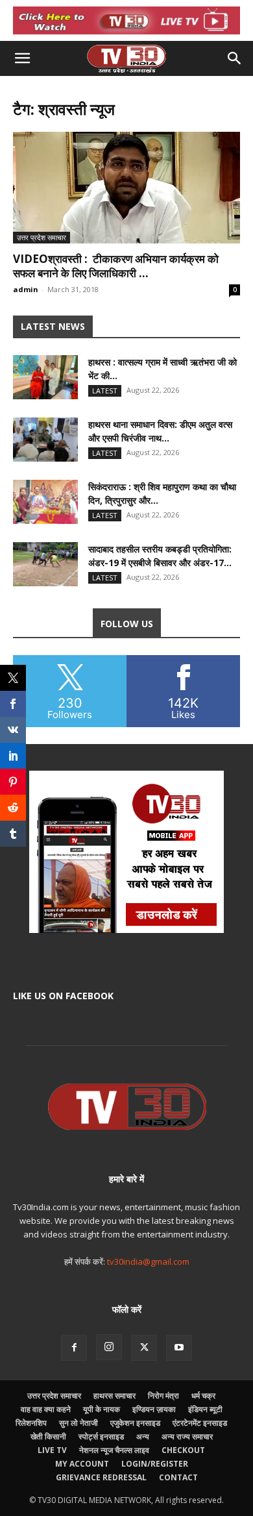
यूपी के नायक (101, 1409)
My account (82, 1463)
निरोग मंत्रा (163, 1395)
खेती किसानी (48, 1436)
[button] (22, 58)
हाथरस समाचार (114, 1395)
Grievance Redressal (101, 1477)
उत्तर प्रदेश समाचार (41, 237)
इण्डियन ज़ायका (154, 1409)
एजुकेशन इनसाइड (135, 1422)
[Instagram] (109, 1347)
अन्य (142, 1436)
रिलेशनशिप (31, 1422)
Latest (104, 390)
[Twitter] (144, 1348)
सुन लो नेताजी (78, 1422)
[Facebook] (74, 1348)
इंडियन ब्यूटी (205, 1409)
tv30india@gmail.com (148, 1261)
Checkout (183, 1450)
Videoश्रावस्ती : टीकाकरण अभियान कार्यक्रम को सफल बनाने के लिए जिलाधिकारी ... (116, 265)
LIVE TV (52, 1450)
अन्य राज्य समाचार (187, 1436)
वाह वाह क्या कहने (46, 1409)
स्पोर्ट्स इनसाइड (101, 1436)
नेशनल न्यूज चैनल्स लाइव (114, 1450)
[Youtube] (179, 1348)
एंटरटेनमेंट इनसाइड (200, 1422)
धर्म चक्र (203, 1395)
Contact (178, 1477)
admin (25, 289)
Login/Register (154, 1463)
